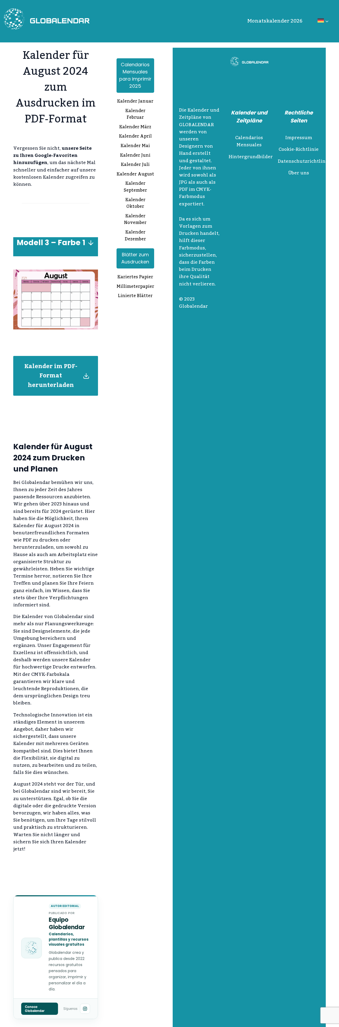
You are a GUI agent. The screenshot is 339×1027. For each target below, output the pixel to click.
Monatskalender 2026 (274, 21)
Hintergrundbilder (251, 156)
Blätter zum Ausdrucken (135, 258)
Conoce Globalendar (34, 1009)
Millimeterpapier (135, 287)
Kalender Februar (135, 115)
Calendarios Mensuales (249, 141)
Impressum (298, 137)
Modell (30, 242)
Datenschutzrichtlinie (304, 161)
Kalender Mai (135, 146)
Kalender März (135, 127)
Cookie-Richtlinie (299, 149)
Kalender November (135, 220)
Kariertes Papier (135, 277)
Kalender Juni (135, 156)
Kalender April (135, 136)
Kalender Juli (135, 165)
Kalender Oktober (135, 204)
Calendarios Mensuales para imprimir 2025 (135, 75)
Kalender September (135, 187)
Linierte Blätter (135, 296)
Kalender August (135, 174)
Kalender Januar (135, 101)
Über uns (298, 173)
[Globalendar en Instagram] (85, 1009)
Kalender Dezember (135, 236)
